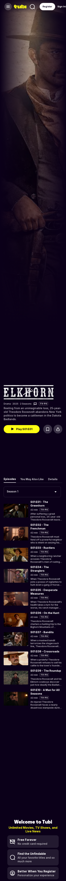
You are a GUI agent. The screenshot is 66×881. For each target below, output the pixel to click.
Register (47, 6)
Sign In (61, 6)
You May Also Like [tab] (32, 479)
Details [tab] (53, 479)
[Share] (58, 429)
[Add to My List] (47, 429)
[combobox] (32, 492)
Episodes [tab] (10, 478)
